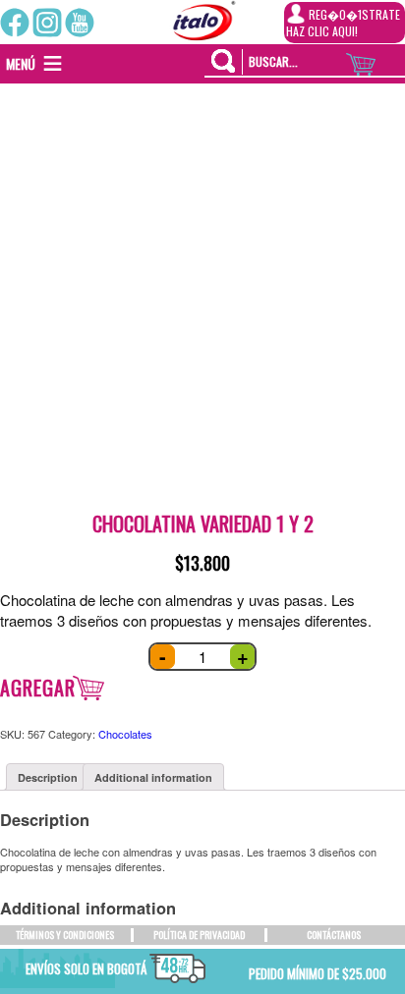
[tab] (47, 777)
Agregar (38, 687)
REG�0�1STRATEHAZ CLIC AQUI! (343, 22)
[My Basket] (375, 59)
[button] (20, 63)
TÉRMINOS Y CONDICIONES (65, 934)
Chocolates (125, 734)
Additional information (153, 777)
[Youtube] (79, 22)
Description (48, 777)
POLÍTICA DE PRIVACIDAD (199, 934)
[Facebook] (14, 22)
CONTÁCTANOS (334, 934)
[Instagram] (47, 22)
